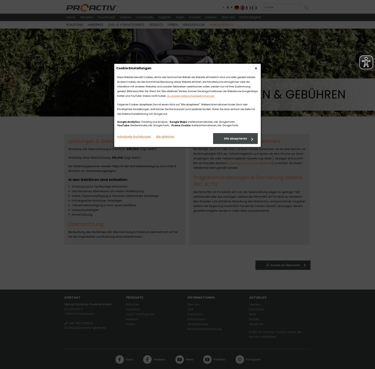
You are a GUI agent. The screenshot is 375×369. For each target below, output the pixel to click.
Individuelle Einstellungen (134, 137)
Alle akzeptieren (235, 138)
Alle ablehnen (165, 137)
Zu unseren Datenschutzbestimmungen (190, 96)
